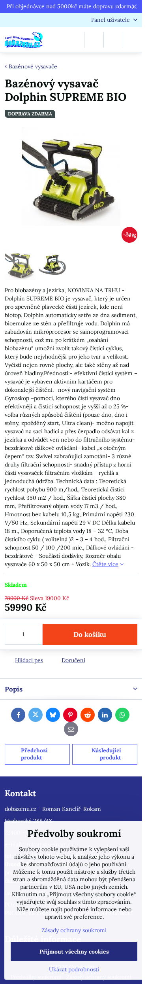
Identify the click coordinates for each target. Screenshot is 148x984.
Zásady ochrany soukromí (74, 930)
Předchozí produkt (34, 754)
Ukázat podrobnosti (74, 969)
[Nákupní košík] (113, 40)
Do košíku (89, 634)
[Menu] (132, 40)
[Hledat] (93, 40)
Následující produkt (106, 754)
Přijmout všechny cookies (74, 951)
